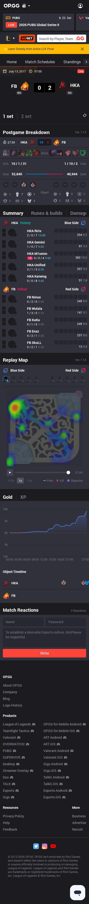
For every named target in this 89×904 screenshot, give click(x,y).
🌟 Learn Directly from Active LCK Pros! (29, 49)
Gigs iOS (49, 770)
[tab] (15, 213)
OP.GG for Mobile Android (62, 724)
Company (10, 692)
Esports (8, 790)
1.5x (29, 480)
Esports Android (55, 790)
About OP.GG (12, 685)
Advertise (79, 822)
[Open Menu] (80, 5)
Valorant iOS (53, 757)
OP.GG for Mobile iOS (59, 731)
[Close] (82, 49)
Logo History (12, 705)
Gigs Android (53, 764)
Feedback (10, 829)
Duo (6, 777)
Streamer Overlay (16, 770)
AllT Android (52, 737)
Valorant (9, 737)
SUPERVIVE (11, 757)
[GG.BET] (27, 38)
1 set (8, 116)
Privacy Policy (13, 816)
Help (6, 822)
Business (79, 816)
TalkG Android (54, 777)
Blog (6, 698)
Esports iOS (52, 797)
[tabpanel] (44, 285)
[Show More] (26, 5)
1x (20, 480)
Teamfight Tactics (16, 731)
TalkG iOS (50, 784)
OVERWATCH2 (14, 744)
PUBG (7, 750)
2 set (26, 116)
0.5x (11, 480)
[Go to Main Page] (11, 6)
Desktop (9, 764)
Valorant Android (56, 750)
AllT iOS (49, 744)
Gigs (6, 797)
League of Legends (17, 724)
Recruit (77, 829)
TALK (7, 784)
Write (44, 653)
